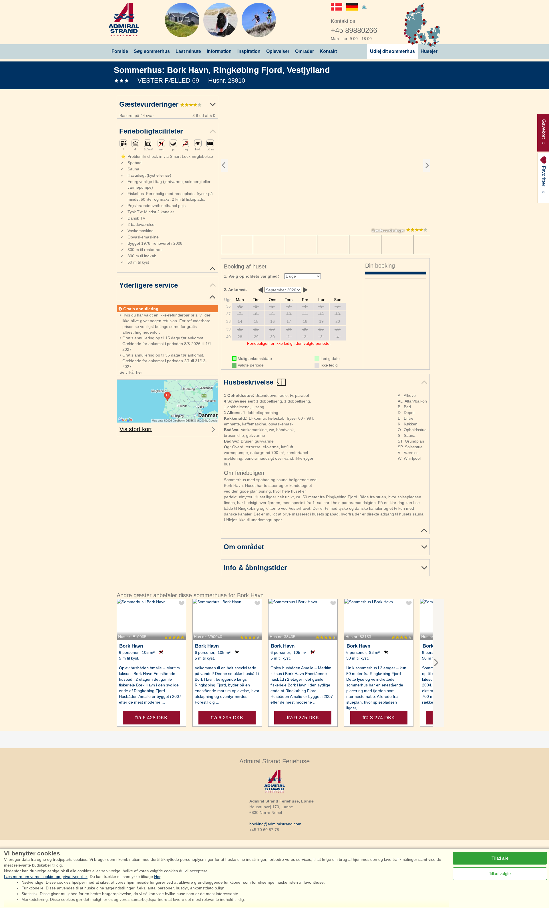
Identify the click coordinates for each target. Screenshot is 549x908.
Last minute (188, 51)
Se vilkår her (131, 372)
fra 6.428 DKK (151, 717)
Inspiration (248, 51)
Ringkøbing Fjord (247, 70)
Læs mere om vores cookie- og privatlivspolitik (45, 876)
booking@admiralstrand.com (275, 824)
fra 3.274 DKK (379, 717)
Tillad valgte (500, 873)
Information (219, 51)
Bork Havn (187, 70)
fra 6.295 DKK (227, 717)
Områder (304, 51)
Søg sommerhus (152, 51)
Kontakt (328, 51)
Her (157, 876)
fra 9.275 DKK (303, 717)
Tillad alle (500, 858)
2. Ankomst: (235, 289)
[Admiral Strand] (124, 19)
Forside (120, 51)
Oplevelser (277, 51)
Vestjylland (308, 70)
